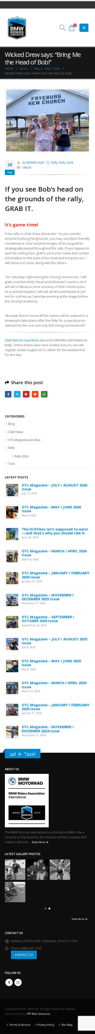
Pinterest (26, 394)
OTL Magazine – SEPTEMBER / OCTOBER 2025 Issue (48, 618)
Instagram (18, 982)
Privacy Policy (46, 1024)
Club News (15, 432)
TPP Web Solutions (38, 1014)
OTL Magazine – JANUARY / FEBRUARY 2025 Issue (55, 706)
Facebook (8, 394)
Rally (54, 162)
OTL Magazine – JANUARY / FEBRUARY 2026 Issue (55, 574)
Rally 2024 (66, 162)
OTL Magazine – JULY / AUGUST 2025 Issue (54, 640)
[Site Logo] (17, 28)
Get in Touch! (23, 754)
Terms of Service (19, 1024)
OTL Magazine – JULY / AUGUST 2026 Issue (54, 487)
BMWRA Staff (35, 162)
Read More (39, 842)
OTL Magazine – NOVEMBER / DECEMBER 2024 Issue (48, 728)
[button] (62, 28)
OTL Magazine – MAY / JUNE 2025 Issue (51, 662)
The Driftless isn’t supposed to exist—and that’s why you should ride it (55, 531)
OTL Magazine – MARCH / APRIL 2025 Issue (54, 684)
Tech (11, 464)
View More (78, 919)
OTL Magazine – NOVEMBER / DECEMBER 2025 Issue (48, 596)
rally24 (26, 167)
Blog (11, 424)
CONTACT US (24, 955)
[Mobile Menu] (83, 28)
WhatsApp (44, 394)
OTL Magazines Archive (24, 440)
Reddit (35, 394)
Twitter (17, 394)
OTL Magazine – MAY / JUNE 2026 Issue (51, 508)
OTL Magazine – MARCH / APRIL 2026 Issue (54, 552)
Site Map (67, 1024)
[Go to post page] (12, 490)
